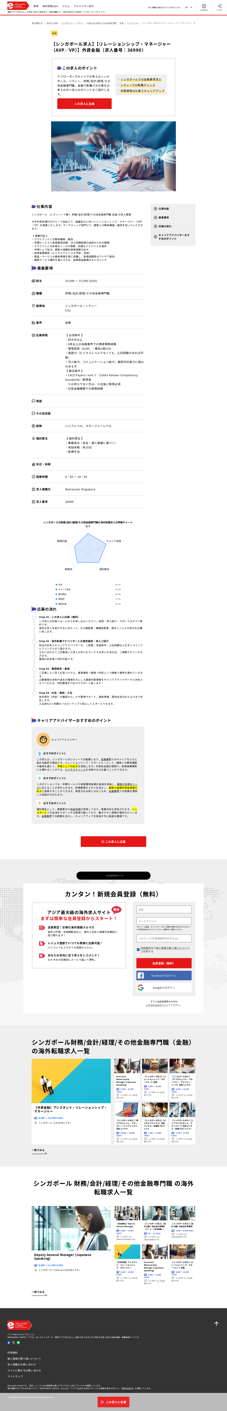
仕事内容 (164, 208)
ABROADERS (127, 1388)
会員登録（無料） (164, 963)
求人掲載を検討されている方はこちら (164, 7)
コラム (66, 6)
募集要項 (164, 217)
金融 (54, 33)
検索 (36, 6)
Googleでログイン (164, 987)
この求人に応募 (84, 104)
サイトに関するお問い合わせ (24, 1370)
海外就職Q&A (50, 6)
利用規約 (146, 948)
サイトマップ (15, 1376)
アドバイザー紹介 (84, 6)
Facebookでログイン (164, 975)
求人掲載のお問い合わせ (21, 1364)
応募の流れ (165, 226)
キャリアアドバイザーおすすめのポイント (174, 236)
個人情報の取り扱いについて (173, 948)
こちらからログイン (156, 1005)
